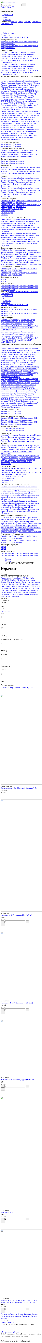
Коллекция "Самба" (8, 97)
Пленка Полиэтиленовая (28, 286)
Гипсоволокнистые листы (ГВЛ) (28, 201)
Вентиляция (15, 109)
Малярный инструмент (10, 167)
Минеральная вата (34, 252)
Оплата (20, 22)
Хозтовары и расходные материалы (21, 169)
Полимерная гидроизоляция (11, 56)
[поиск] (24, 4)
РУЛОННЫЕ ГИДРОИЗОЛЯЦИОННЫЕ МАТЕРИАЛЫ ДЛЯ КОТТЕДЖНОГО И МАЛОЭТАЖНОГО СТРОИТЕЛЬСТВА (19, 59)
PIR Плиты (5, 250)
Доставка (13, 22)
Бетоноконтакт (7, 144)
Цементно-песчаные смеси (17, 229)
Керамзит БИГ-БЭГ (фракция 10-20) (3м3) (17, 1003)
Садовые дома (23, 269)
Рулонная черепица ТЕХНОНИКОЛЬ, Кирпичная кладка (20, 100)
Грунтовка (17, 144)
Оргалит (4, 150)
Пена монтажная (7, 588)
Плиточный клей (16, 227)
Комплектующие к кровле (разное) (22, 87)
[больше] (27, 921)
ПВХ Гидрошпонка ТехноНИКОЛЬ (14, 37)
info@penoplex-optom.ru (10, 1332)
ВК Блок (26, 578)
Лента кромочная (12, 596)
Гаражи (14, 269)
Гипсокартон (6, 203)
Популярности (27, 687)
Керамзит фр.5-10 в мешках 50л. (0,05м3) (16, 915)
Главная (8, 559)
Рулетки (4, 169)
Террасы (4, 271)
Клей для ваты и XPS (9, 223)
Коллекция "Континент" (26, 95)
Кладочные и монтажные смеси (27, 221)
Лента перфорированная (30, 180)
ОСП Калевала (14, 150)
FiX (33, 590)
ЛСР (15, 580)
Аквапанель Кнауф (8, 201)
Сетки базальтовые (8, 211)
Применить (5, 611)
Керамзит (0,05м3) (8, 1212)
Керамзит (4, 221)
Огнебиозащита (7, 213)
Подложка (23, 254)
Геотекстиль (5, 35)
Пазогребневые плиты (20, 225)
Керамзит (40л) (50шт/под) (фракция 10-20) (17, 1079)
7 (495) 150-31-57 (7, 7)
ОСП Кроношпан (27, 150)
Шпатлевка (32, 229)
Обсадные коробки (15, 271)
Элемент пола (21, 203)
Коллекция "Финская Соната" (12, 107)
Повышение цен (7, 24)
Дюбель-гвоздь (24, 178)
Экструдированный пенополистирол (26, 256)
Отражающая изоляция (9, 254)
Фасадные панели (8, 44)
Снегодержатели (7, 105)
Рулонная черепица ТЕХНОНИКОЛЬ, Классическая (19, 102)
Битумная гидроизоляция (10, 52)
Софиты (17, 93)
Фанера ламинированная (22, 152)
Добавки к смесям (24, 219)
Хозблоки (33, 269)
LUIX (37, 590)
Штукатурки (6, 231)
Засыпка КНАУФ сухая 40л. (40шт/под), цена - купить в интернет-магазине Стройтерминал (19, 1301)
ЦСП (13, 203)
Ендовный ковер (22, 81)
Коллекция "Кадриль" (15, 83)
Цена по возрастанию (11, 687)
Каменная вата (21, 252)
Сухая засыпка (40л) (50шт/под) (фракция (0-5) (19, 788)
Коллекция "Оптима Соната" (19, 85)
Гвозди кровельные (8, 81)
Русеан (3, 592)
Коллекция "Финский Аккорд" (26, 105)
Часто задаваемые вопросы (11, 1316)
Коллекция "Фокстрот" (25, 97)
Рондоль (4, 182)
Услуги (3, 279)
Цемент (4, 229)
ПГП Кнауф (35, 586)
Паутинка (4, 215)
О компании (36, 22)
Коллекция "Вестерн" (28, 93)
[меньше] (2, 921)
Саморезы (11, 182)
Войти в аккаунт (9, 33)
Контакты (27, 22)
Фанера (10, 152)
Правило (37, 167)
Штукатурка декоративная (26, 592)
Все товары (5, 1314)
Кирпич (12, 221)
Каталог (8, 561)
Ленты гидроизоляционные (23, 54)
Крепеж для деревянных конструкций (20, 179)
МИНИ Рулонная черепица (11, 89)
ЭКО (19, 580)
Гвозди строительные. (9, 178)
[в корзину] (3, 924)
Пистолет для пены (26, 167)
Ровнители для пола (31, 227)
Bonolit (19, 578)
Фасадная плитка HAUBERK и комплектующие (19, 42)
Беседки (8, 269)
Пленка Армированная (9, 286)
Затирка (34, 219)
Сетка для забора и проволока (12, 161)
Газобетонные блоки (9, 219)
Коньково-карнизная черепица (12, 99)
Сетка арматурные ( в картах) (12, 209)
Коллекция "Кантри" (9, 95)
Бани (3, 269)
